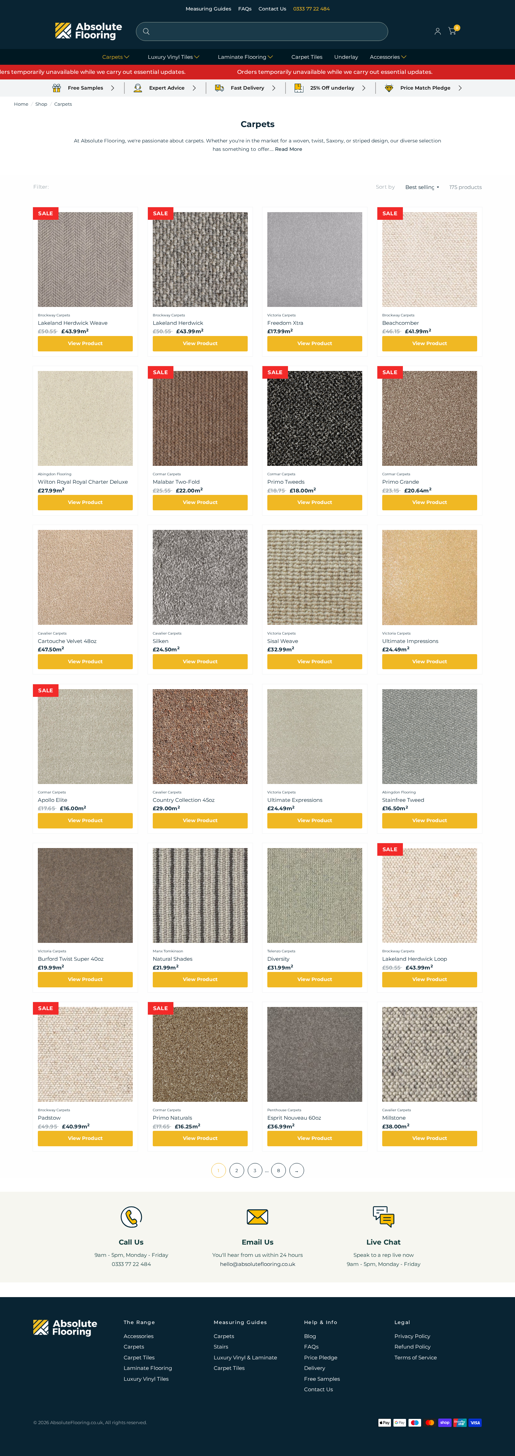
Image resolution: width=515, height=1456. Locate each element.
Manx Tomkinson (168, 951)
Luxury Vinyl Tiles (170, 57)
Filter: (41, 186)
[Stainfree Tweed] (429, 736)
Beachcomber (400, 323)
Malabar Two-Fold (176, 481)
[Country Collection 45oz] (200, 736)
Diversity (278, 958)
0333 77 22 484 (311, 9)
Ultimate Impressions (410, 641)
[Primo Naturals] (200, 1054)
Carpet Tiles (306, 57)
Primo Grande (400, 481)
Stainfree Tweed (403, 800)
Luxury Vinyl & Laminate (245, 1357)
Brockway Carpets (54, 315)
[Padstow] (85, 1054)
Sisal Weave (282, 641)
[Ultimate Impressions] (429, 577)
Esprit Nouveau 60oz (294, 1117)
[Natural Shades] (200, 895)
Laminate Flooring (242, 57)
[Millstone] (429, 1054)
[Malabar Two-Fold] (200, 418)
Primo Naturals (172, 1117)
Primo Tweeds (285, 481)
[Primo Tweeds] (314, 418)
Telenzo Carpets (281, 951)
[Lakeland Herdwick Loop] (429, 895)
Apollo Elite (52, 800)
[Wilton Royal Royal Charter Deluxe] (85, 418)
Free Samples (322, 1379)
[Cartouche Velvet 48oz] (85, 577)
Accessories (385, 57)
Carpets (112, 57)
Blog (310, 1336)
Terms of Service (415, 1357)
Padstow (49, 1117)
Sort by (385, 186)
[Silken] (200, 577)
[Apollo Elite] (85, 736)
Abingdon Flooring (54, 474)
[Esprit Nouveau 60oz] (314, 1054)
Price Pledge (320, 1357)
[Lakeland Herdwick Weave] (85, 259)
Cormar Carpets (167, 474)
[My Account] (438, 31)
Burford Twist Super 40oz (71, 958)
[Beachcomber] (429, 259)
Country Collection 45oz (184, 800)
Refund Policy (412, 1346)
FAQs (245, 9)
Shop (41, 104)
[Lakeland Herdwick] (200, 259)
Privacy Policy (412, 1336)
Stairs (221, 1346)
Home (21, 104)
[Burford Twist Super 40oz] (85, 895)
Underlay (346, 57)
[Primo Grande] (429, 418)
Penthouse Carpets (284, 1110)
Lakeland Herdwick (178, 323)
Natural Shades (172, 958)
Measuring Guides (209, 9)
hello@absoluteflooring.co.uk (257, 1264)
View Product (85, 343)
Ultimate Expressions (294, 800)
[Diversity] (314, 895)
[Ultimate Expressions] (314, 736)
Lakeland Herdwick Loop (414, 958)
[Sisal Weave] (314, 577)
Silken (161, 641)
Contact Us (273, 9)
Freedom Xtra (285, 323)
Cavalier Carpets (52, 633)
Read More (288, 149)
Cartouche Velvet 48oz (67, 641)
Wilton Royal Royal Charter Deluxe (83, 481)
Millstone (394, 1117)
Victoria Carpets (281, 315)
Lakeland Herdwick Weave (73, 323)
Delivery (314, 1368)
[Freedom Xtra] (314, 259)
